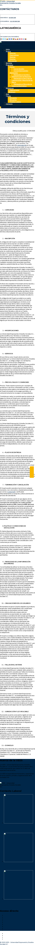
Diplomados (14, 73)
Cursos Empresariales (20, 71)
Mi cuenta (13, 98)
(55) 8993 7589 (12, 17)
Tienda (8, 96)
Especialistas (14, 55)
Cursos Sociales (18, 69)
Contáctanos (8, 924)
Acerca (8, 51)
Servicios (9, 63)
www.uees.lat (21, 145)
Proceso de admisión (11, 921)
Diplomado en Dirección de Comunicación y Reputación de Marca (22, 80)
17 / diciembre (9, 869)
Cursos (12, 67)
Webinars (11, 92)
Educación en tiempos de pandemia (12, 902)
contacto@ (11, 492)
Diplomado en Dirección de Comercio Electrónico (22, 85)
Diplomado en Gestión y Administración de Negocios (21, 75)
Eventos (12, 59)
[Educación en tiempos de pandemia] (18, 899)
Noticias (12, 57)
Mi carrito (13, 100)
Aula (7, 94)
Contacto (9, 104)
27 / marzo (7, 907)
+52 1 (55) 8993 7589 (15, 21)
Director (13, 53)
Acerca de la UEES (10, 915)
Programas (9, 65)
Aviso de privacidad (10, 930)
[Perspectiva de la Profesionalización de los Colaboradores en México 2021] (18, 823)
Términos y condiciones (11, 928)
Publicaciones (14, 90)
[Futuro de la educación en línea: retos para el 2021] (18, 861)
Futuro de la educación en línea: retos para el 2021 (16, 865)
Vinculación (12, 61)
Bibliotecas (10, 88)
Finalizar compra (15, 102)
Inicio (8, 49)
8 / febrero (7, 832)
